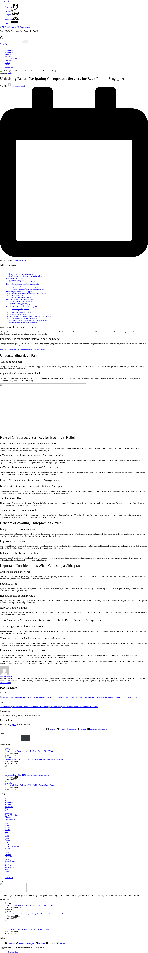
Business (8, 811)
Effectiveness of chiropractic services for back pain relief (29, 288)
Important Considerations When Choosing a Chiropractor (25, 307)
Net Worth (8, 857)
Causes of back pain (18, 280)
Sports (7, 869)
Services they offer (17, 295)
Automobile (9, 802)
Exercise (8, 821)
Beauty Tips (9, 807)
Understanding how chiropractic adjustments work (27, 286)
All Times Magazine (24, 27)
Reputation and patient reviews (21, 312)
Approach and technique (19, 314)
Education (8, 817)
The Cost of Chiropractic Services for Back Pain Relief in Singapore (28, 316)
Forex (7, 834)
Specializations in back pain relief (22, 297)
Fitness (7, 830)
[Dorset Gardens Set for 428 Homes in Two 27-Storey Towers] (9, 773)
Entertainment (10, 819)
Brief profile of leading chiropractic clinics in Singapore (29, 293)
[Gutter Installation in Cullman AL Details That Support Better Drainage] (9, 783)
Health (9, 73)
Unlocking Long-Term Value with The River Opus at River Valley (29, 751)
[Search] (25, 738)
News (7, 859)
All (6, 798)
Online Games (10, 861)
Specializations (17, 311)
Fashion (7, 823)
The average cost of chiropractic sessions (24, 318)
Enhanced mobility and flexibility (22, 305)
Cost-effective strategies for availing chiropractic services (30, 320)
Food (6, 832)
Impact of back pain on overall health (23, 282)
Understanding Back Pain (14, 278)
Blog (6, 809)
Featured (8, 825)
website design (10, 878)
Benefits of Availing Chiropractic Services (20, 299)
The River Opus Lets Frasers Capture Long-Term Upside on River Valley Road (34, 759)
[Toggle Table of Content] (1, 270)
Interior (7, 848)
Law (6, 851)
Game (7, 838)
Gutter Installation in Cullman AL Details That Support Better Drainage (31, 785)
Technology (9, 871)
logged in (13, 725)
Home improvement (12, 846)
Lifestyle (8, 855)
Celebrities (8, 813)
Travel (7, 876)
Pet (6, 863)
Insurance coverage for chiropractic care (24, 322)
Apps (7, 800)
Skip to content (5, 1)
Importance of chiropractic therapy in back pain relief (29, 276)
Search (2, 734)
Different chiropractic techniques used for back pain (28, 289)
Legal (7, 853)
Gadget (7, 836)
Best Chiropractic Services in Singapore (19, 292)
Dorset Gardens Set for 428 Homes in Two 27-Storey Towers (27, 775)
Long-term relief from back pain (22, 301)
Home (7, 844)
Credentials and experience (20, 309)
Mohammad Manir (7, 676)
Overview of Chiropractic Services (23, 274)
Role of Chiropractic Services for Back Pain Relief (22, 284)
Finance (7, 828)
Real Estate (9, 865)
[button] (23, 42)
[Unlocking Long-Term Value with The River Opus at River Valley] (8, 749)
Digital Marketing (11, 815)
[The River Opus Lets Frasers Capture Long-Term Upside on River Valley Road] (8, 757)
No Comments (20, 260)
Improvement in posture (19, 303)
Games (7, 840)
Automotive (9, 805)
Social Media (9, 867)
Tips (6, 873)
